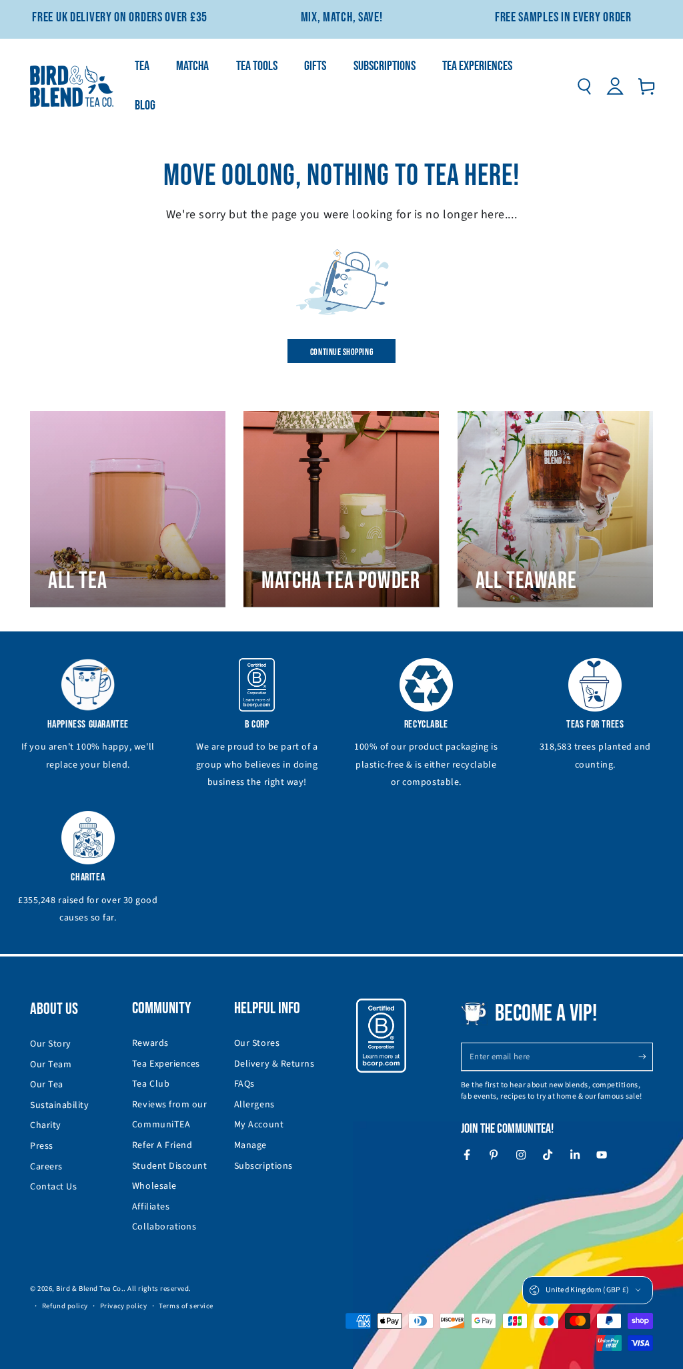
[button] (584, 86)
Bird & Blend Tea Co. (89, 1289)
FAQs (244, 1084)
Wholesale (154, 1186)
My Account (258, 1124)
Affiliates (150, 1206)
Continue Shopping (341, 352)
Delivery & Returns (274, 1064)
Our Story (50, 1044)
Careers (46, 1166)
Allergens (254, 1104)
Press (41, 1146)
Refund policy (65, 1306)
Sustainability (59, 1105)
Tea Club (150, 1084)
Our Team (50, 1064)
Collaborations (164, 1227)
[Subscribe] (645, 1056)
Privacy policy (123, 1306)
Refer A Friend (162, 1145)
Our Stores (256, 1043)
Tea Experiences (166, 1064)
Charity (45, 1125)
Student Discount (169, 1166)
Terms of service (186, 1306)
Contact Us (53, 1186)
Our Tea (46, 1084)
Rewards (150, 1043)
